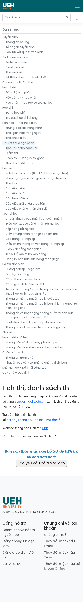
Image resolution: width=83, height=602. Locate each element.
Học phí (7, 107)
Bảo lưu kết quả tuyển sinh (24, 52)
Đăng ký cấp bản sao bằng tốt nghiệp (32, 259)
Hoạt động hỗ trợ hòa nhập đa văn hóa (33, 322)
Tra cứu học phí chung (22, 118)
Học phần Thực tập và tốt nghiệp (29, 102)
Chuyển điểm (15, 188)
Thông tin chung (17, 42)
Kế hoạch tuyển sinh (20, 47)
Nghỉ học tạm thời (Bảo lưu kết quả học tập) (37, 173)
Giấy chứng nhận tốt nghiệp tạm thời (32, 234)
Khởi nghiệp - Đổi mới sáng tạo (24, 367)
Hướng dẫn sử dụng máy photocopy (31, 342)
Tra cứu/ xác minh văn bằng (26, 254)
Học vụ (7, 168)
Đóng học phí (15, 112)
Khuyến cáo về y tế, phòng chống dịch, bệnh (37, 362)
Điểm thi (12, 153)
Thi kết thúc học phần (18, 143)
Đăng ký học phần (18, 92)
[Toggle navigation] (77, 6)
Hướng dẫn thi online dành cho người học (35, 347)
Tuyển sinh (10, 37)
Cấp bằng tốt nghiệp (20, 239)
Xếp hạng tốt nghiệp (20, 229)
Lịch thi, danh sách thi (21, 148)
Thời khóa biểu (16, 138)
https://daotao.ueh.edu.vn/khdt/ (33, 420)
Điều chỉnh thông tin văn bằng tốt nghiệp (35, 244)
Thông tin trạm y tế (19, 357)
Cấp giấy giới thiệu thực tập (25, 203)
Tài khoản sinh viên (15, 57)
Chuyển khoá (15, 193)
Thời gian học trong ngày (23, 133)
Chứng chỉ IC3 (55, 535)
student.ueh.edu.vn (30, 401)
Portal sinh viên (16, 62)
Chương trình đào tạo (17, 82)
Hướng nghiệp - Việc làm (23, 269)
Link (45, 428)
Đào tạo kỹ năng (17, 274)
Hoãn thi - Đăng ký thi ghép (25, 158)
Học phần (9, 87)
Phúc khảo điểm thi (19, 163)
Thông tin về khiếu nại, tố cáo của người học (37, 327)
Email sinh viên (16, 67)
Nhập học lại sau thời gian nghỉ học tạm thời (37, 178)
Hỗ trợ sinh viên (13, 264)
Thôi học (12, 183)
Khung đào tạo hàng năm (24, 128)
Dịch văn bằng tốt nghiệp (24, 249)
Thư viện (8, 332)
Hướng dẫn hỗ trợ (14, 337)
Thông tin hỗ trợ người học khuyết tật (32, 298)
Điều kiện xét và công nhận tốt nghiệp (33, 223)
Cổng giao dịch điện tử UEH (25, 284)
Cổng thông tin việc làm (23, 279)
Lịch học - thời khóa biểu (19, 123)
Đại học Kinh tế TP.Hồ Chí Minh (36, 512)
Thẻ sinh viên (15, 72)
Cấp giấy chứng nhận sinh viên (27, 208)
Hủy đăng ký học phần (21, 97)
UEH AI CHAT (12, 564)
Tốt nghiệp (10, 213)
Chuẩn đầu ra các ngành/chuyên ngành (34, 218)
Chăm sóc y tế (13, 352)
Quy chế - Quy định (16, 372)
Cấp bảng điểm (17, 198)
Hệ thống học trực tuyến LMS (26, 77)
